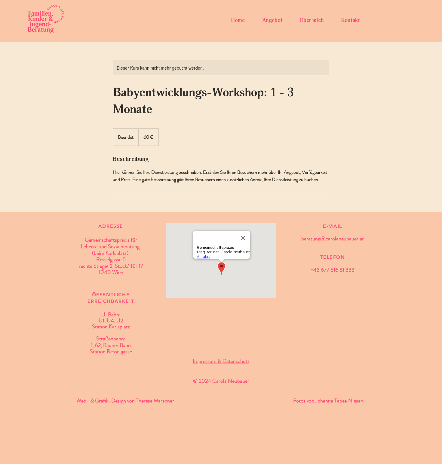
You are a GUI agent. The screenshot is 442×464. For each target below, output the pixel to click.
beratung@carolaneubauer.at (332, 239)
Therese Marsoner (155, 401)
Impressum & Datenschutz (221, 361)
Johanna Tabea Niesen (339, 401)
